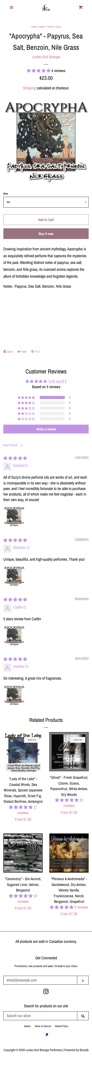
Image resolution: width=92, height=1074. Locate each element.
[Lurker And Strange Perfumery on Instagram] (46, 992)
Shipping (29, 88)
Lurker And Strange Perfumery (44, 1050)
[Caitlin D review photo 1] (14, 635)
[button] (39, 70)
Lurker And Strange (46, 57)
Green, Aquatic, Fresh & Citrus (46, 26)
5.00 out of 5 (58, 381)
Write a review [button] (46, 429)
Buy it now (46, 233)
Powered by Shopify (76, 1050)
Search (27, 1026)
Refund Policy (61, 1026)
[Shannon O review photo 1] (14, 576)
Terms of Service (43, 1026)
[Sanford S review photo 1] (14, 516)
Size (5, 193)
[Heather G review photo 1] (14, 695)
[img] (15, 458)
